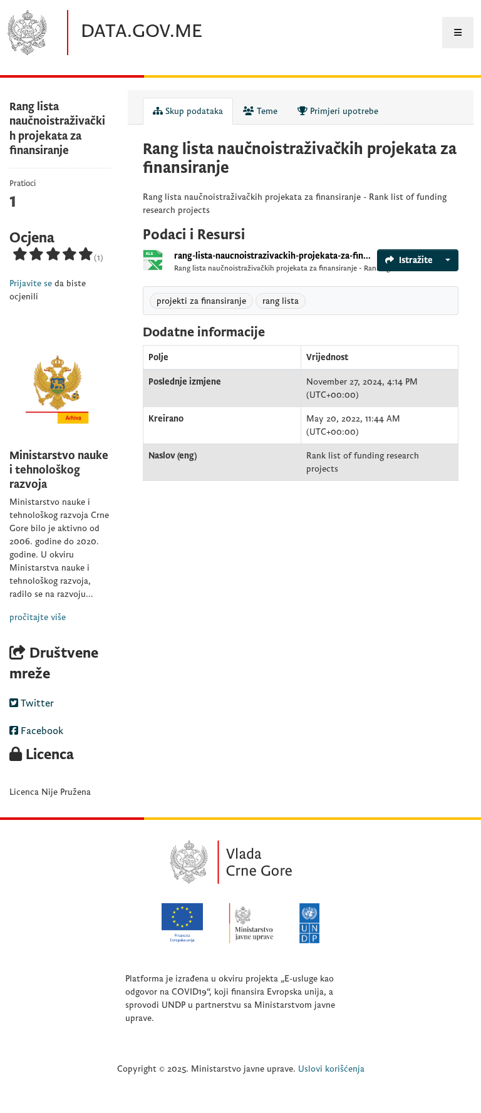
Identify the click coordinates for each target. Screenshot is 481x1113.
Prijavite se (30, 283)
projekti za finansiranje (201, 301)
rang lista (280, 301)
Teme (265, 111)
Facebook (40, 731)
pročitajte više (37, 617)
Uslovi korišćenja (331, 1069)
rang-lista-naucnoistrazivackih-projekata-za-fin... (272, 256)
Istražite (416, 260)
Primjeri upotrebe (343, 111)
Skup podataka (193, 111)
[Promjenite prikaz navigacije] (457, 32)
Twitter (36, 703)
